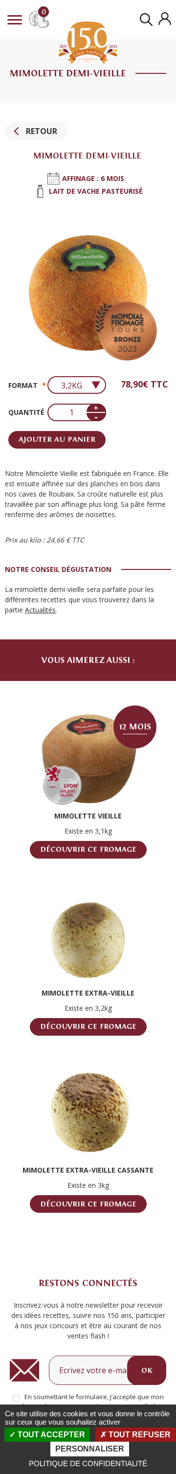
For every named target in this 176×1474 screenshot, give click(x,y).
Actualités (40, 609)
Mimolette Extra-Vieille (88, 993)
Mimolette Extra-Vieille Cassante (88, 1170)
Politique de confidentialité (88, 1463)
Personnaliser (89, 1449)
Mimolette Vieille (88, 815)
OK (146, 1370)
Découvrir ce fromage (88, 849)
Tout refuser (139, 1434)
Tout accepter (50, 1434)
